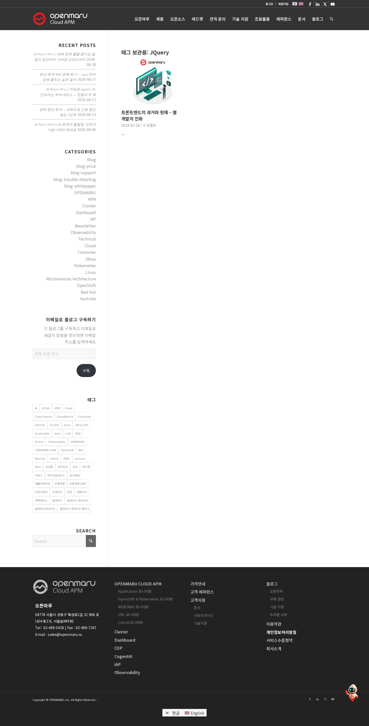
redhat (54, 458)
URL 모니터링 (128, 614)
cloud (68, 408)
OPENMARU (85, 193)
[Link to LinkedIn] (317, 4)
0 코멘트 (149, 125)
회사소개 (273, 648)
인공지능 (57, 492)
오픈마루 (60, 483)
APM (92, 199)
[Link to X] (325, 4)
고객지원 (197, 600)
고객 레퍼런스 (202, 592)
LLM (68, 433)
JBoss (90, 259)
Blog (91, 159)
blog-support (83, 172)
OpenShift (86, 285)
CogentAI (123, 656)
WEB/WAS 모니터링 (133, 606)
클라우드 (57, 500)
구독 (86, 371)
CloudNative (65, 416)
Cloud (90, 246)
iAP (93, 219)
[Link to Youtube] (332, 4)
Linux (91, 272)
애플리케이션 (42, 483)
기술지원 (200, 623)
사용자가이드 (203, 615)
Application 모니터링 (135, 591)
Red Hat (88, 292)
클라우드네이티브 (45, 509)
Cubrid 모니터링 (130, 622)
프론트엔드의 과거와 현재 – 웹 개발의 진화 (149, 115)
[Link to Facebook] (310, 4)
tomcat (80, 458)
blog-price (86, 166)
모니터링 (75, 475)
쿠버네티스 (41, 500)
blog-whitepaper (80, 186)
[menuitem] (269, 4)
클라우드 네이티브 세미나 (74, 509)
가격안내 (197, 584)
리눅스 (38, 475)
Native (39, 442)
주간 (69, 492)
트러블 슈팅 (278, 614)
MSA (78, 433)
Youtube (88, 298)
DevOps (40, 425)
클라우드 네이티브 (77, 500)
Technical (87, 239)
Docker (54, 425)
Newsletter (85, 226)
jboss (67, 425)
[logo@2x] (60, 19)
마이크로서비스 (56, 475)
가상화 (49, 467)
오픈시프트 (41, 492)
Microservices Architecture (71, 279)
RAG (81, 450)
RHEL (67, 458)
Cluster (89, 206)
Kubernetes (85, 265)
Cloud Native (43, 416)
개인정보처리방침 (281, 632)
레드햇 (86, 467)
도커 (75, 467)
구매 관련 (277, 598)
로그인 (269, 4)
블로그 (272, 584)
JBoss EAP (81, 425)
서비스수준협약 (279, 640)
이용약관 (273, 624)
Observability (83, 232)
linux (57, 433)
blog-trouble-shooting (74, 179)
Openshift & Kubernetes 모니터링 (145, 598)
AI (36, 408)
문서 (197, 607)
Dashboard (86, 212)
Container (87, 252)
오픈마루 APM (78, 483)
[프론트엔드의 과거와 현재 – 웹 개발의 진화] (152, 83)
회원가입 (283, 4)
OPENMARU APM (45, 450)
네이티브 (63, 467)
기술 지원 (277, 606)
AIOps (46, 408)
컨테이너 (82, 492)
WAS (38, 467)
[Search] (331, 19)
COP (118, 648)
